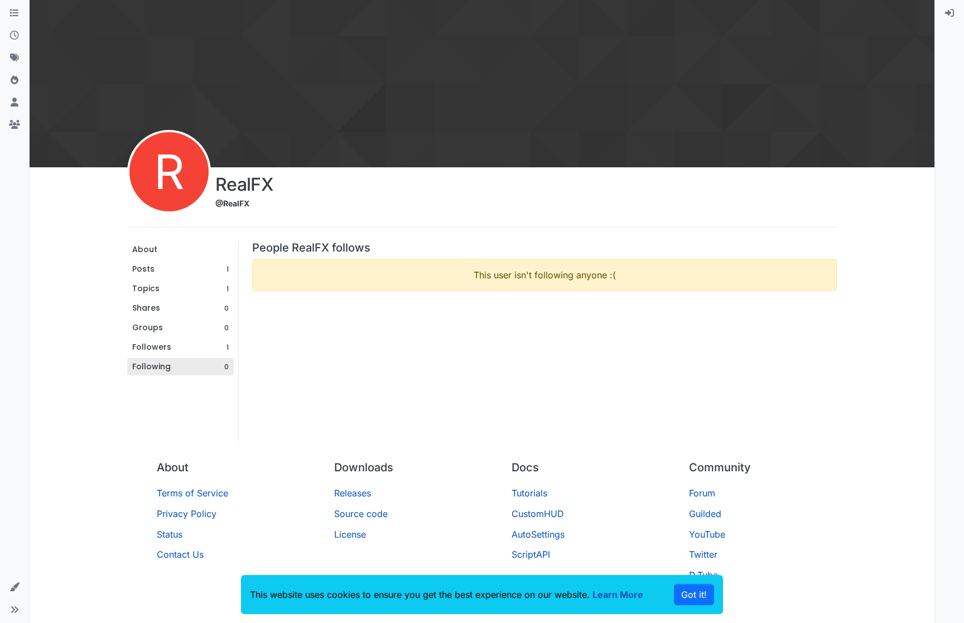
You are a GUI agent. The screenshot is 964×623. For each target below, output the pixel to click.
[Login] (949, 13)
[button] (14, 587)
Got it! (694, 594)
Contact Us (180, 554)
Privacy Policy (186, 513)
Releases (352, 493)
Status (169, 534)
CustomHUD (538, 513)
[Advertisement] (544, 378)
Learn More (617, 594)
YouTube (707, 534)
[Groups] (14, 125)
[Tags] (14, 58)
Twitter (703, 554)
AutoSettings (538, 534)
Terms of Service (192, 493)
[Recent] (14, 36)
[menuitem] (949, 13)
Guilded (705, 513)
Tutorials (529, 493)
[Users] (14, 103)
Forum (702, 493)
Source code (361, 513)
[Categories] (14, 13)
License (350, 534)
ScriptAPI (531, 554)
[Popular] (14, 80)
